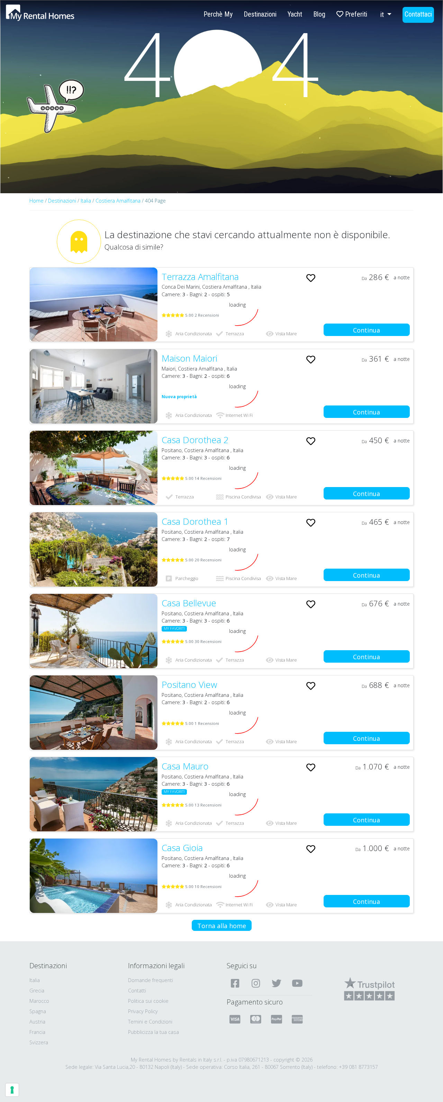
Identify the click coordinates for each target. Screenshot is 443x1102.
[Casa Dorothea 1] (93, 549)
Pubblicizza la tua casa (153, 1032)
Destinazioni (260, 14)
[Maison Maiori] (93, 386)
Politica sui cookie (148, 1001)
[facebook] (236, 983)
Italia (86, 200)
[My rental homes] (52, 16)
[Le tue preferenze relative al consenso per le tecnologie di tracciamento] (12, 1089)
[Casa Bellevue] (93, 631)
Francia (37, 1032)
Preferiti (355, 14)
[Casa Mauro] (93, 794)
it (383, 14)
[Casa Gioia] (93, 876)
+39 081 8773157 (358, 1067)
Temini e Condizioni (150, 1021)
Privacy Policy (143, 1011)
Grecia (36, 990)
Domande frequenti (150, 980)
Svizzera (38, 1042)
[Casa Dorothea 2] (93, 468)
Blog (319, 14)
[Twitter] (277, 983)
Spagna (37, 1011)
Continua (366, 330)
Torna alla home (221, 926)
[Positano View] (93, 712)
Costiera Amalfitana (119, 200)
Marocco (39, 1001)
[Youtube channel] (298, 983)
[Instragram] (256, 983)
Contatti (137, 990)
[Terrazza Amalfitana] (93, 305)
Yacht (295, 14)
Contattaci (418, 14)
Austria (37, 1021)
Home (36, 200)
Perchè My (218, 14)
